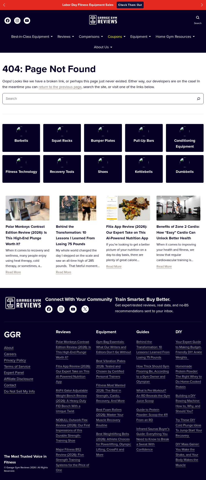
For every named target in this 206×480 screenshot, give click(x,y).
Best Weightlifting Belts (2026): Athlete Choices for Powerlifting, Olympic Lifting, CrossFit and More (113, 444)
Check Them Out (130, 5)
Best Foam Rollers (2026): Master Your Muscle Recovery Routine (109, 417)
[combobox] (99, 99)
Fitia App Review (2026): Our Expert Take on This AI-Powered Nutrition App (127, 232)
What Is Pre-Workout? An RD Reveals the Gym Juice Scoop (153, 395)
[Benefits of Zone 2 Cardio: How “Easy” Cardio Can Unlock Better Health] (178, 208)
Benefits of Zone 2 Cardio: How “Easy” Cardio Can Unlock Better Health (178, 232)
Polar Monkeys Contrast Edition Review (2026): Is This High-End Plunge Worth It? (73, 349)
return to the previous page (60, 86)
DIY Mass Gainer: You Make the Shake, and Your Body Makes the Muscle (187, 454)
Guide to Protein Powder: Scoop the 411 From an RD (152, 414)
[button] (4, 5)
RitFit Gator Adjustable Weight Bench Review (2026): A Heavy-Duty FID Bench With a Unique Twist (72, 400)
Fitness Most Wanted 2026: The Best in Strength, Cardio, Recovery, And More (110, 393)
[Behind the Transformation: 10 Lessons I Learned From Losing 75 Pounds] (78, 208)
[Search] (198, 99)
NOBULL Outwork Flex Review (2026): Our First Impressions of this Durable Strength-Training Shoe (73, 430)
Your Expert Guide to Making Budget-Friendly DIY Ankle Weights (189, 349)
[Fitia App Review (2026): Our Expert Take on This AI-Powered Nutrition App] (128, 208)
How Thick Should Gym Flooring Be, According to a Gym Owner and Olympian (152, 374)
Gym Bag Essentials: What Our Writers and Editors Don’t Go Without (113, 346)
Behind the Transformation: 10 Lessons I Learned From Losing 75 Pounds (153, 349)
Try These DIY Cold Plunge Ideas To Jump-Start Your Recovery (189, 428)
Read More (13, 272)
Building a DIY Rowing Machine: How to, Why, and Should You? (188, 403)
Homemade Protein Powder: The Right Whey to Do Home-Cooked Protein (189, 376)
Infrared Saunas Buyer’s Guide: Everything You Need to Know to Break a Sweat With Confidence (152, 439)
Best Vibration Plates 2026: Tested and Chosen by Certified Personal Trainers (110, 369)
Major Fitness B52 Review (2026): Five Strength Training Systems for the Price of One (72, 459)
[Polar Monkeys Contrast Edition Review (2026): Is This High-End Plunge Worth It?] (27, 208)
